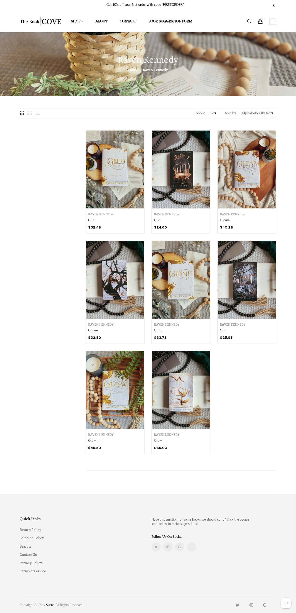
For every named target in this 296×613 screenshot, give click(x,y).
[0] (260, 21)
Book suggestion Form (170, 21)
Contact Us (28, 555)
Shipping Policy (32, 538)
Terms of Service (33, 571)
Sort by (230, 113)
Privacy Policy (31, 563)
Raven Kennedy (101, 214)
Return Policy (30, 530)
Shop (75, 21)
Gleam (225, 220)
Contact (128, 21)
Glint (158, 330)
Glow (92, 440)
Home (133, 70)
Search (25, 546)
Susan (50, 605)
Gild (91, 220)
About (102, 21)
